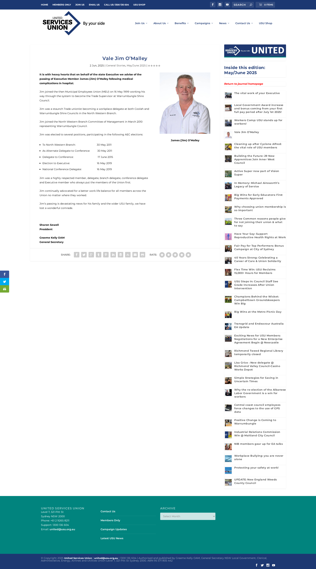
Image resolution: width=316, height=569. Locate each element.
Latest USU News (112, 538)
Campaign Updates (114, 529)
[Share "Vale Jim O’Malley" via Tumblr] (98, 254)
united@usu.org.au (62, 529)
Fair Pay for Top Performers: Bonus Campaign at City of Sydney (259, 247)
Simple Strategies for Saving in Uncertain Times (256, 379)
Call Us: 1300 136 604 (116, 4)
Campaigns (202, 23)
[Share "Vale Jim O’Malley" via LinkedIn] (113, 254)
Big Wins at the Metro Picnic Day (257, 311)
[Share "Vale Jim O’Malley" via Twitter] (84, 254)
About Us (159, 23)
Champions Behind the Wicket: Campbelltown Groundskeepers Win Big (257, 300)
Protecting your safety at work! (256, 467)
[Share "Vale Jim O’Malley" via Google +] (91, 254)
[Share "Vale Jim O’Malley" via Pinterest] (106, 254)
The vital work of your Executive (257, 93)
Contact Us (242, 23)
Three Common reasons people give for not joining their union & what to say (260, 222)
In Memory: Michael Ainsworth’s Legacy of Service (256, 184)
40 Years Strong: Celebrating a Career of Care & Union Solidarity (257, 259)
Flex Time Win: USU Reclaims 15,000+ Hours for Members (255, 271)
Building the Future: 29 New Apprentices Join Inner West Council (254, 159)
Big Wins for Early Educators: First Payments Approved (258, 196)
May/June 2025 (136, 65)
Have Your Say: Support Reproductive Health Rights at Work (260, 235)
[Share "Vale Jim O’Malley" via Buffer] (120, 254)
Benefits (180, 23)
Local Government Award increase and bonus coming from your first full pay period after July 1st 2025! (258, 108)
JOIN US (79, 4)
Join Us (139, 23)
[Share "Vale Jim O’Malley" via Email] (135, 254)
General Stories (115, 65)
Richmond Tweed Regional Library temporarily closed (258, 352)
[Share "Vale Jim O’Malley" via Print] (142, 254)
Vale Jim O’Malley (246, 132)
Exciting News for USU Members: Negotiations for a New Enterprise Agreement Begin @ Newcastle (258, 339)
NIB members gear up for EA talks (258, 444)
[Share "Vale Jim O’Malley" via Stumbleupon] (127, 254)
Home (44, 4)
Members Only (61, 4)
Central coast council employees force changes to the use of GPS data (257, 408)
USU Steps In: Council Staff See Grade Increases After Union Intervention (256, 285)
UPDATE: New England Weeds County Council (255, 481)
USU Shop (139, 4)
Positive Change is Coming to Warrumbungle (255, 421)
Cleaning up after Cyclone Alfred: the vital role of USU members (258, 145)
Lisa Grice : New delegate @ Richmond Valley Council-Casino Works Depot (257, 366)
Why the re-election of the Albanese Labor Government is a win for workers (260, 393)
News (222, 23)
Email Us (94, 4)
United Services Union (78, 558)
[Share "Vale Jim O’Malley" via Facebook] (76, 254)
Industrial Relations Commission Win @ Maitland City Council (257, 433)
